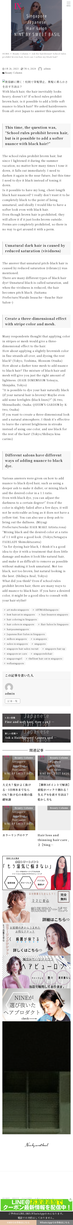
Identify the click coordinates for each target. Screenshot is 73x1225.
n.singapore (40, 638)
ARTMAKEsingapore (46, 609)
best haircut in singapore (20, 614)
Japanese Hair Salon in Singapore (25, 634)
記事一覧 (12, 701)
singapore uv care (16, 653)
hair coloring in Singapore (21, 619)
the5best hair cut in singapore (45, 658)
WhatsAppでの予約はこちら (55, 1222)
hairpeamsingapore (17, 629)
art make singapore (17, 609)
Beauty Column (13, 72)
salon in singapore (17, 643)
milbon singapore (16, 638)
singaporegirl (14, 658)
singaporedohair (42, 653)
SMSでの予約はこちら (18, 1222)
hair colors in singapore (20, 624)
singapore (40, 643)
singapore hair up (54, 648)
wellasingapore (15, 663)
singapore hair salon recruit (22, 648)
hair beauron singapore (54, 614)
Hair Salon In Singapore (54, 624)
